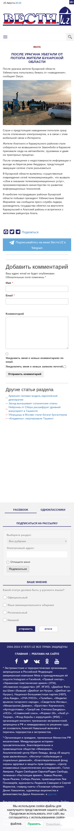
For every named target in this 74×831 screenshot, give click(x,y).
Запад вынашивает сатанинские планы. (33, 403)
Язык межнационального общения (31, 605)
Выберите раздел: (19, 534)
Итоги (48, 628)
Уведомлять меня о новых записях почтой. (35, 366)
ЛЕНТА (37, 47)
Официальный (18, 597)
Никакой (13, 620)
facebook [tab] (20, 509)
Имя (8, 282)
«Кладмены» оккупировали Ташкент (31, 418)
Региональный (17, 612)
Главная (21, 653)
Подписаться (18, 568)
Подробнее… (54, 824)
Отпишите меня (20, 561)
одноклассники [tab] (53, 509)
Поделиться (30, 232)
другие (52, 794)
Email (9, 295)
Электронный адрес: (21, 547)
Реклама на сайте (45, 653)
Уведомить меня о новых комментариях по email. (35, 359)
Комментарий (15, 313)
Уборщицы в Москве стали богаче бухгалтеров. (38, 414)
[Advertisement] (37, 463)
